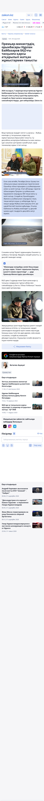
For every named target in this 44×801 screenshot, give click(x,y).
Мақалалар (36, 19)
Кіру (40, 433)
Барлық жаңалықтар (15, 34)
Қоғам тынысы (30, 34)
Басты (4, 34)
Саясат (4, 19)
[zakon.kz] (7, 15)
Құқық (28, 19)
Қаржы (15, 19)
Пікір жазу (37, 445)
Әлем (10, 19)
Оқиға (22, 19)
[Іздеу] (36, 15)
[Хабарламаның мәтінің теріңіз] (22, 439)
